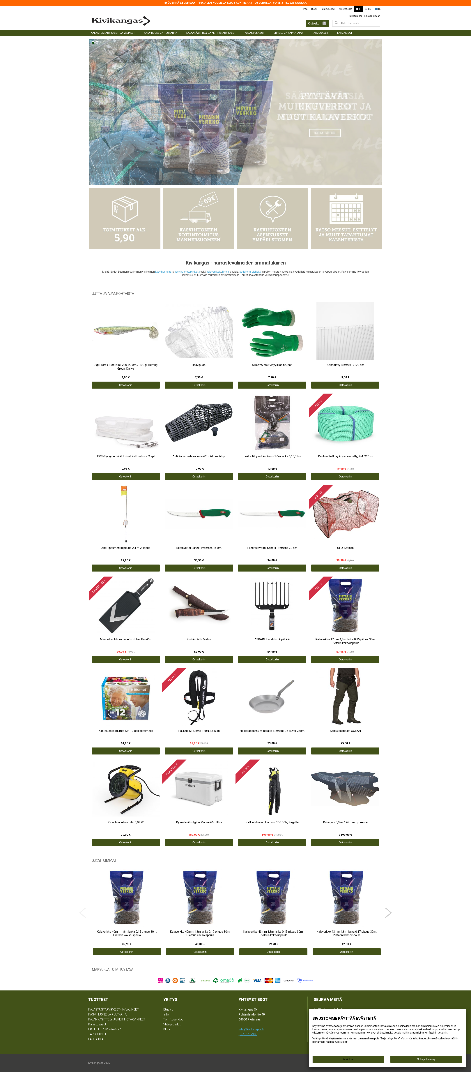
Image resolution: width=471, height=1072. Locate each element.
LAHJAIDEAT (344, 32)
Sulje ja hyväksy (426, 1059)
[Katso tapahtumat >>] (346, 218)
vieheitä (256, 271)
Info (305, 9)
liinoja (225, 271)
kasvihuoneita (163, 271)
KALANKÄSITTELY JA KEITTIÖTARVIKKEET (211, 32)
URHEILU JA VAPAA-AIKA (288, 32)
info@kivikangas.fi (251, 1029)
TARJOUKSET (320, 32)
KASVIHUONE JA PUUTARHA (160, 32)
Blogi (314, 9)
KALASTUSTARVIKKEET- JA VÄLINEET (113, 32)
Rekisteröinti (355, 16)
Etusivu (168, 1009)
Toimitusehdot (327, 9)
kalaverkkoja (214, 271)
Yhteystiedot (345, 9)
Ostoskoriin (125, 385)
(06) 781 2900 (248, 1034)
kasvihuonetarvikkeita (187, 271)
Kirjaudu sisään (372, 16)
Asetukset (348, 1059)
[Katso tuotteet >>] (235, 112)
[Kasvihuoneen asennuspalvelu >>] (272, 218)
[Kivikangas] (154, 21)
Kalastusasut (255, 32)
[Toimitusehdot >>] (124, 218)
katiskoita (245, 271)
